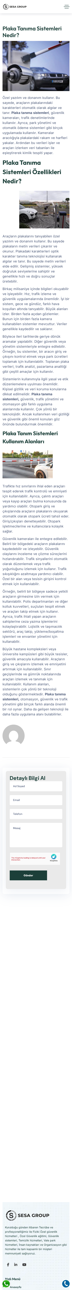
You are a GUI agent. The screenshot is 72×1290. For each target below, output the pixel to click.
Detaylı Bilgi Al (27, 778)
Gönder (28, 875)
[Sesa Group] (15, 6)
